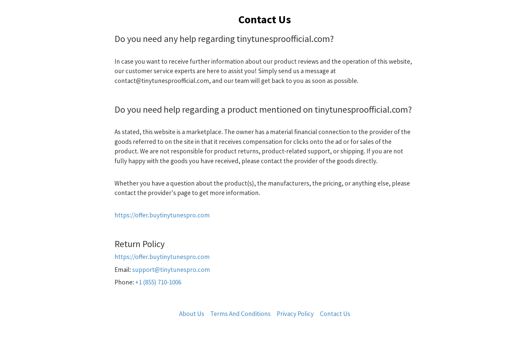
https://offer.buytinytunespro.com (162, 215)
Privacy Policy (295, 314)
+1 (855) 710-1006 (158, 282)
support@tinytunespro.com (171, 269)
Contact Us (335, 314)
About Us (191, 314)
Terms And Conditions (240, 314)
